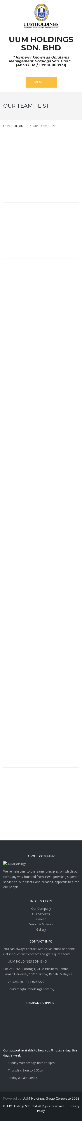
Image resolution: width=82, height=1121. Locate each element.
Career (41, 919)
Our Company (41, 908)
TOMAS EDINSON (23, 153)
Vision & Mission (41, 924)
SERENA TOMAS (22, 666)
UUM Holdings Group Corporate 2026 (50, 1099)
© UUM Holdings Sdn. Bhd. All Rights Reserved (33, 1106)
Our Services (41, 914)
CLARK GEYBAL (21, 223)
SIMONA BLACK (21, 604)
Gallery (41, 929)
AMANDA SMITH (22, 727)
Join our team (20, 808)
